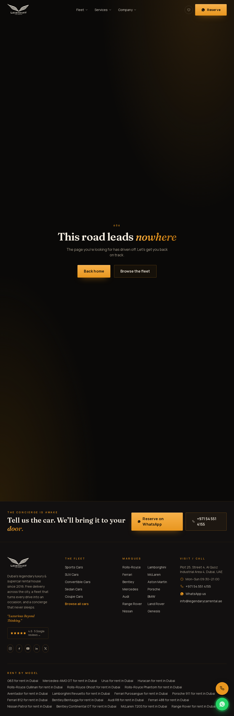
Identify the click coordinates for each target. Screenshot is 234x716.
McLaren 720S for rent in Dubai (144, 706)
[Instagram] (10, 648)
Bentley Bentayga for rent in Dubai (77, 700)
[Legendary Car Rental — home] (18, 10)
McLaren (154, 574)
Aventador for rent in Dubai (27, 693)
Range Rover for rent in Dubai (194, 706)
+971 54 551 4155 (206, 521)
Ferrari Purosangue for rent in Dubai (141, 693)
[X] (45, 648)
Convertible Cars (77, 582)
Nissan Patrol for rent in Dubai (29, 706)
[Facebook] (19, 648)
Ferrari (127, 574)
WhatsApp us (196, 594)
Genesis (154, 611)
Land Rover (156, 604)
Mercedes (130, 589)
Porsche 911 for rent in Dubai (193, 693)
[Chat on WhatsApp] (222, 704)
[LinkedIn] (37, 648)
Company (125, 10)
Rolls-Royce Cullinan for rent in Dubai (35, 687)
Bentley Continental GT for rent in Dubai (86, 706)
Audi (125, 596)
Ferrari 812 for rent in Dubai (27, 700)
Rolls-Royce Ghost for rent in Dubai (93, 687)
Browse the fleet (135, 271)
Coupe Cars (74, 596)
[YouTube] (28, 648)
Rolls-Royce (131, 567)
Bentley (128, 582)
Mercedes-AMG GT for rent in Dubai (70, 680)
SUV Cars (72, 574)
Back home (94, 271)
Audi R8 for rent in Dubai (126, 700)
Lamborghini (157, 567)
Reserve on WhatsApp (153, 521)
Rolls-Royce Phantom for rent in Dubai (153, 687)
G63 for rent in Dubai (22, 680)
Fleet (80, 10)
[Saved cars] (189, 10)
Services (101, 10)
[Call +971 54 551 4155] (222, 688)
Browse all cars (77, 604)
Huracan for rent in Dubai (156, 680)
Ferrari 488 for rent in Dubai (168, 700)
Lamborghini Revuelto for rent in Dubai (81, 693)
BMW (151, 596)
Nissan (127, 611)
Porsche (154, 589)
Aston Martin (157, 582)
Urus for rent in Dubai (117, 680)
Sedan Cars (73, 589)
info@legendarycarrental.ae (201, 601)
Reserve (214, 10)
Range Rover (132, 604)
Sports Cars (74, 567)
